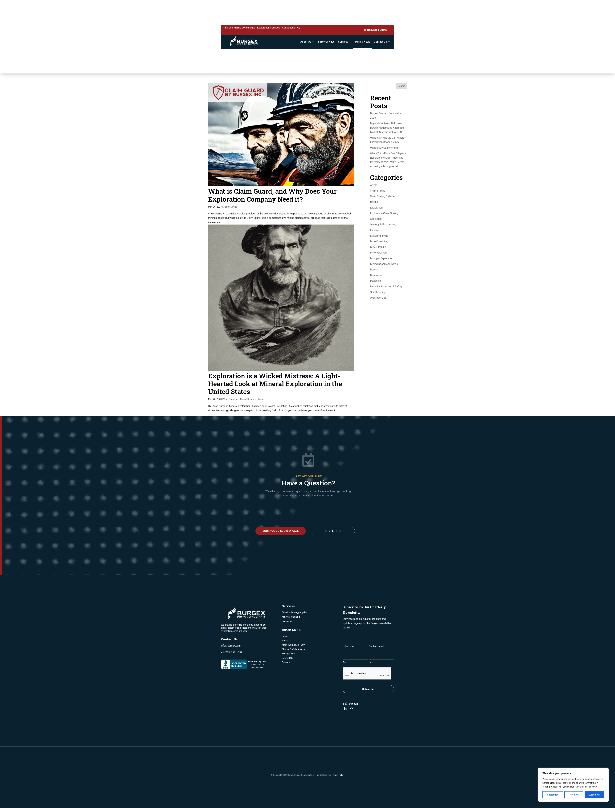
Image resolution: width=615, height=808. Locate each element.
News (373, 269)
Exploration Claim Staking (384, 213)
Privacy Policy (338, 775)
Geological (376, 218)
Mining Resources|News (252, 399)
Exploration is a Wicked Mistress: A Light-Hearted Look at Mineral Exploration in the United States (275, 383)
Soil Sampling (377, 292)
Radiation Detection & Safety (386, 286)
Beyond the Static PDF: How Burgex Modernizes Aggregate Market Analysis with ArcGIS (387, 128)
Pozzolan (375, 280)
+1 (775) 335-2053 (231, 652)
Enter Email (348, 646)
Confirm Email (376, 646)
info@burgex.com (231, 645)
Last (371, 662)
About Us (305, 41)
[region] (573, 785)
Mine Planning (378, 247)
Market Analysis (379, 235)
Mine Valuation (378, 252)
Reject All (574, 794)
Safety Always (326, 41)
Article (373, 185)
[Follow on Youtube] (351, 708)
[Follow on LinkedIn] (345, 708)
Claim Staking (230, 206)
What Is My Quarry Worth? (384, 147)
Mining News (362, 41)
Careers (286, 662)
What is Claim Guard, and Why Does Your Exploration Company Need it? (272, 195)
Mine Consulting (231, 399)
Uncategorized (378, 297)
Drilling (374, 201)
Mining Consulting (291, 616)
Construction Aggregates (294, 612)
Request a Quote (377, 29)
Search (401, 86)
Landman (375, 230)
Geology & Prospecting (383, 224)
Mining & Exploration (381, 258)
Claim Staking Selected (383, 196)
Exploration (376, 207)
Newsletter (376, 275)
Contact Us (380, 41)
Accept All (594, 794)
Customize (552, 794)
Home (285, 636)
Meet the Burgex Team (293, 645)
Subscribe (368, 689)
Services (343, 41)
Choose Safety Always (293, 649)
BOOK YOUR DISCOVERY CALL (280, 530)
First (345, 662)
